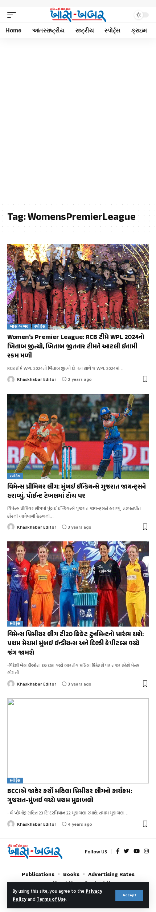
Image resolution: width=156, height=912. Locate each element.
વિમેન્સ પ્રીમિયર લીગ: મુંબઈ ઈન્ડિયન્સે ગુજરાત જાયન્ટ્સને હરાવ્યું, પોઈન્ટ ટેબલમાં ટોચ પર (76, 491)
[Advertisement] (78, 120)
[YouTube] (137, 851)
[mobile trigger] (13, 15)
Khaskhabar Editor (36, 379)
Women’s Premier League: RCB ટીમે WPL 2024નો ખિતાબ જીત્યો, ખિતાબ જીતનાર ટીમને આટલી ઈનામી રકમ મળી (75, 346)
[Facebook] (117, 851)
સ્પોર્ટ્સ (39, 326)
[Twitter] (126, 851)
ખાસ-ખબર (19, 326)
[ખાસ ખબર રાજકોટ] (78, 15)
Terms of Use (51, 899)
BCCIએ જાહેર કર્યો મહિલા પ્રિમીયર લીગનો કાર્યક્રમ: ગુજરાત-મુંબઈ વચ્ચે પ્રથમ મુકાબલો (69, 796)
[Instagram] (146, 851)
